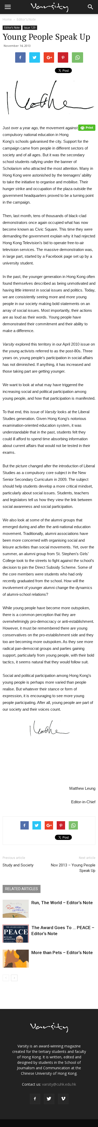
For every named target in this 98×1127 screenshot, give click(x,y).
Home (7, 19)
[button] (90, 7)
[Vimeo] (63, 1099)
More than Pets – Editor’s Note (62, 952)
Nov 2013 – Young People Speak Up (73, 868)
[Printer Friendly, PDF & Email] (86, 128)
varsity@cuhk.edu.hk (59, 1084)
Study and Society (18, 865)
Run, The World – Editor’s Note (62, 902)
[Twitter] (49, 1099)
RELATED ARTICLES (21, 889)
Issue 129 (30, 27)
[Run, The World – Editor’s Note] (16, 909)
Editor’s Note (26, 19)
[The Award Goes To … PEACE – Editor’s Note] (16, 934)
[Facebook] (35, 1099)
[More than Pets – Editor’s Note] (16, 959)
